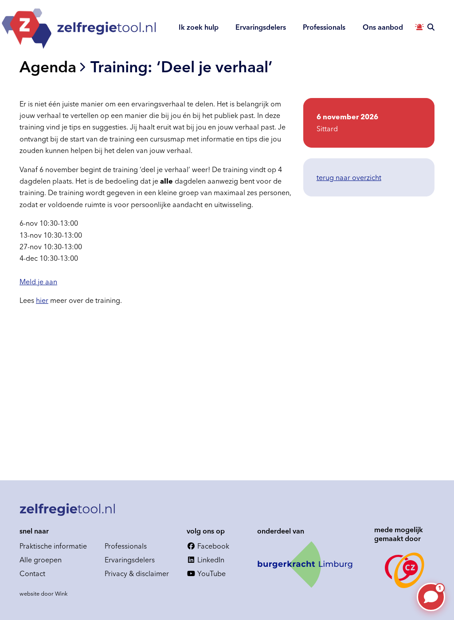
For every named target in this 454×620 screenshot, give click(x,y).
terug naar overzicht (349, 177)
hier (42, 300)
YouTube (211, 573)
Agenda (48, 67)
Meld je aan (38, 281)
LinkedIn (210, 559)
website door (44, 593)
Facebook (212, 546)
